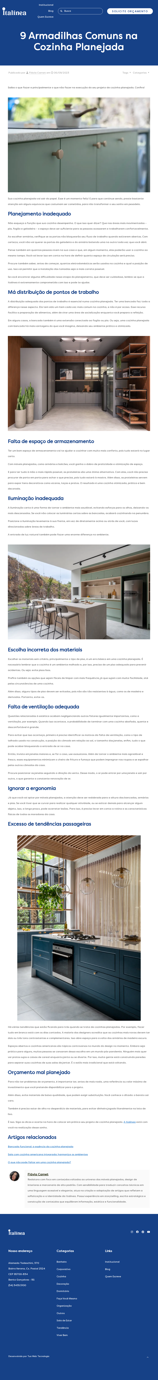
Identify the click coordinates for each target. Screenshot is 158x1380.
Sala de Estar (64, 1321)
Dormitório (63, 1291)
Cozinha (61, 1277)
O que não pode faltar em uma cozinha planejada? (39, 1162)
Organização (64, 1306)
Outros (61, 1313)
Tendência (63, 1328)
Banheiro (62, 1262)
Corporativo (64, 1269)
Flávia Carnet (37, 73)
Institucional (112, 1262)
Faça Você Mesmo (67, 1299)
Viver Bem (62, 1335)
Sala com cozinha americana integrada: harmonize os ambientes (48, 1154)
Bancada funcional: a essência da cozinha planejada (40, 1147)
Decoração (63, 1284)
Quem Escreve (113, 1277)
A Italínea (130, 1122)
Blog (107, 1269)
